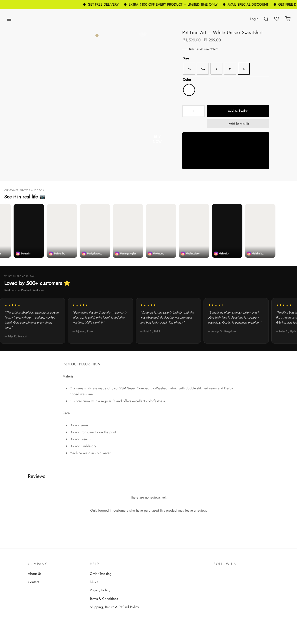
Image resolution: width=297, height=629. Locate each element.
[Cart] (287, 19)
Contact (33, 581)
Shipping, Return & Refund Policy (114, 606)
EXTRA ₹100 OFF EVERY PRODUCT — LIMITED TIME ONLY (163, 4)
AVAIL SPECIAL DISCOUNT (238, 4)
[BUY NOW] (225, 150)
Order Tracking (101, 573)
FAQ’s (94, 581)
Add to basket (238, 110)
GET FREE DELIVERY (93, 4)
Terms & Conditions (104, 598)
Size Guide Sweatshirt (203, 49)
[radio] (189, 69)
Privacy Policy (100, 590)
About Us (34, 573)
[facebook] (217, 573)
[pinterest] (234, 573)
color (187, 79)
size (186, 58)
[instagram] (225, 573)
